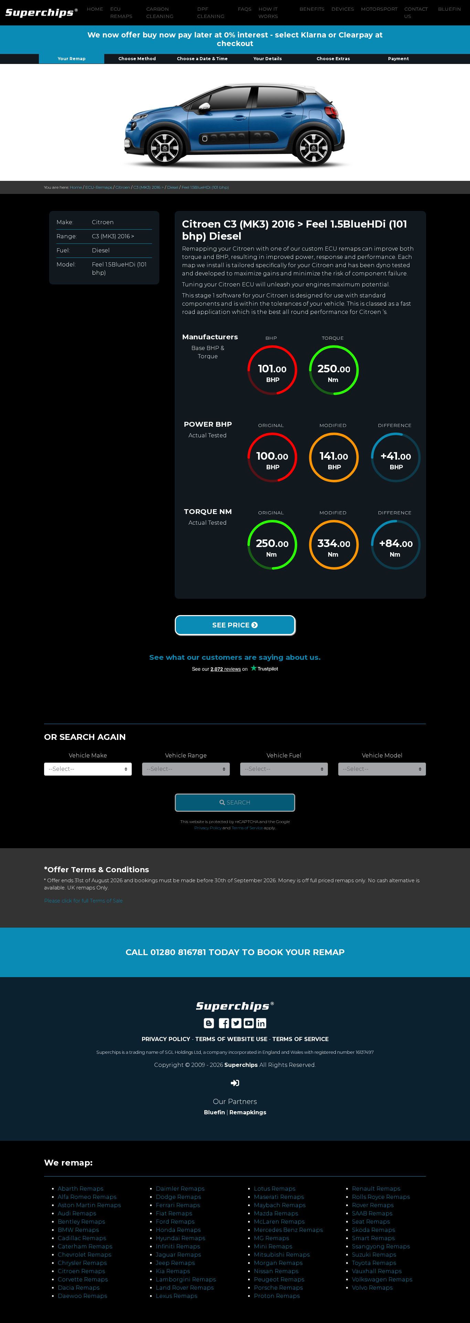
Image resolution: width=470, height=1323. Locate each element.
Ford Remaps (175, 1221)
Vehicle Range (186, 755)
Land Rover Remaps (185, 1287)
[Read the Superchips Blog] (209, 1025)
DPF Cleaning (210, 12)
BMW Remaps (78, 1230)
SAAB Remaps (372, 1213)
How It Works (268, 12)
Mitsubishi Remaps (282, 1254)
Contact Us (416, 12)
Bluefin (449, 9)
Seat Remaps (371, 1221)
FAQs (245, 9)
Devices (342, 9)
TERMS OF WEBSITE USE (231, 1039)
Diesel (172, 187)
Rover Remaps (373, 1205)
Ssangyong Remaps (381, 1246)
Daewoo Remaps (82, 1296)
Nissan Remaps (276, 1271)
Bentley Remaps (81, 1221)
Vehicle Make (88, 755)
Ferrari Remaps (178, 1205)
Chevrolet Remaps (84, 1254)
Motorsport (379, 9)
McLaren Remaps (279, 1221)
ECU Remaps (121, 12)
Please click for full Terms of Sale (83, 901)
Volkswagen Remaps (382, 1279)
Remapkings (247, 1112)
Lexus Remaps (176, 1296)
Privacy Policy (208, 827)
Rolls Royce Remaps (381, 1197)
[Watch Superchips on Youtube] (249, 1025)
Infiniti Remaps (178, 1246)
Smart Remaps (373, 1238)
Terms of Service (247, 827)
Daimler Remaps (180, 1188)
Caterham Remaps (85, 1246)
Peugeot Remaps (279, 1279)
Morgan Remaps (278, 1263)
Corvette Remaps (83, 1279)
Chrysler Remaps (82, 1263)
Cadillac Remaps (82, 1238)
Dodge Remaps (178, 1197)
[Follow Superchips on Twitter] (236, 1025)
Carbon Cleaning (159, 12)
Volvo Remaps (372, 1287)
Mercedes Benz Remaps (288, 1230)
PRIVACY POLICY (166, 1039)
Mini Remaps (273, 1246)
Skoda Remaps (373, 1230)
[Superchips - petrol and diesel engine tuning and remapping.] (235, 1006)
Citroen (123, 187)
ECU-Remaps (98, 187)
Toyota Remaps (374, 1263)
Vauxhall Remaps (377, 1271)
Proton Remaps (277, 1296)
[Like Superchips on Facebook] (224, 1025)
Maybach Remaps (280, 1205)
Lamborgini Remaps (186, 1279)
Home (95, 9)
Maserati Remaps (279, 1197)
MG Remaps (271, 1238)
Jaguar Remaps (178, 1254)
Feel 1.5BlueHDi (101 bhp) (205, 187)
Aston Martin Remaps (89, 1205)
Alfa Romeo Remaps (87, 1197)
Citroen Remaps (81, 1271)
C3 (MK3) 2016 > (148, 187)
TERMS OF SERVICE (300, 1039)
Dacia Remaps (78, 1287)
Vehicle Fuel (284, 755)
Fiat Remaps (174, 1213)
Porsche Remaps (278, 1287)
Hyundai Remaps (180, 1238)
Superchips (241, 1065)
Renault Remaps (376, 1188)
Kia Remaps (173, 1271)
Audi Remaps (77, 1213)
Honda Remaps (178, 1230)
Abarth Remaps (80, 1188)
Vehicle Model (382, 755)
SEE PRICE (231, 625)
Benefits (311, 9)
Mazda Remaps (276, 1213)
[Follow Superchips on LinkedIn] (261, 1025)
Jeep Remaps (175, 1263)
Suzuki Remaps (374, 1254)
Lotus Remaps (274, 1188)
